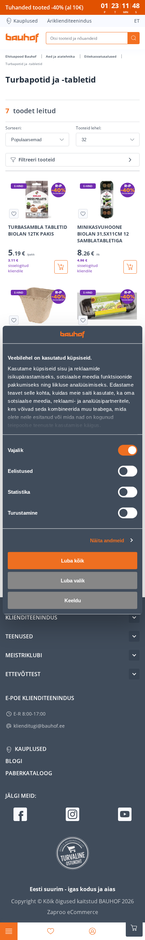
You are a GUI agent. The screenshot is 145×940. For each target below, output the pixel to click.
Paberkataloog (28, 773)
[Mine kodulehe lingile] (22, 38)
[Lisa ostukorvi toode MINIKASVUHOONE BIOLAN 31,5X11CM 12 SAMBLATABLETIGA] (130, 267)
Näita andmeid (107, 540)
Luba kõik (72, 561)
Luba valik (73, 580)
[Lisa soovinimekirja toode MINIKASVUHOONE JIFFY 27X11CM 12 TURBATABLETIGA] (83, 320)
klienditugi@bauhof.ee (39, 726)
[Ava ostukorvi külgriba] (134, 928)
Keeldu (72, 600)
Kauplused (25, 21)
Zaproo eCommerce (72, 912)
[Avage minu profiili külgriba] (92, 931)
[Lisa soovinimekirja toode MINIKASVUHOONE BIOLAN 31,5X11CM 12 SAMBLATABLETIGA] (83, 213)
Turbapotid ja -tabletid (23, 63)
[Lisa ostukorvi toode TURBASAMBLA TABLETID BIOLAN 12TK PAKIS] (61, 267)
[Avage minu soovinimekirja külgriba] (50, 931)
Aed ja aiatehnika (61, 56)
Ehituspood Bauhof (21, 56)
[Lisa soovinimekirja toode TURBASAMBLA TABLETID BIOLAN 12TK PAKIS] (14, 213)
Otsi (133, 38)
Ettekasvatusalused (100, 56)
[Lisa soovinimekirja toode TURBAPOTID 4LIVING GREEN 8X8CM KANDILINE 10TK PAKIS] (14, 320)
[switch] (127, 471)
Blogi (13, 761)
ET (137, 21)
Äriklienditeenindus (69, 21)
